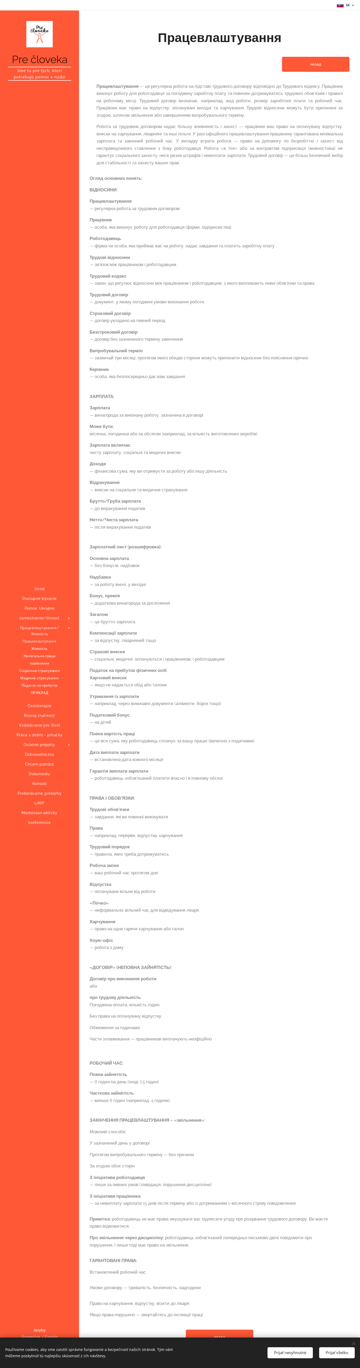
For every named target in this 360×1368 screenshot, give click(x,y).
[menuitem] (39, 589)
